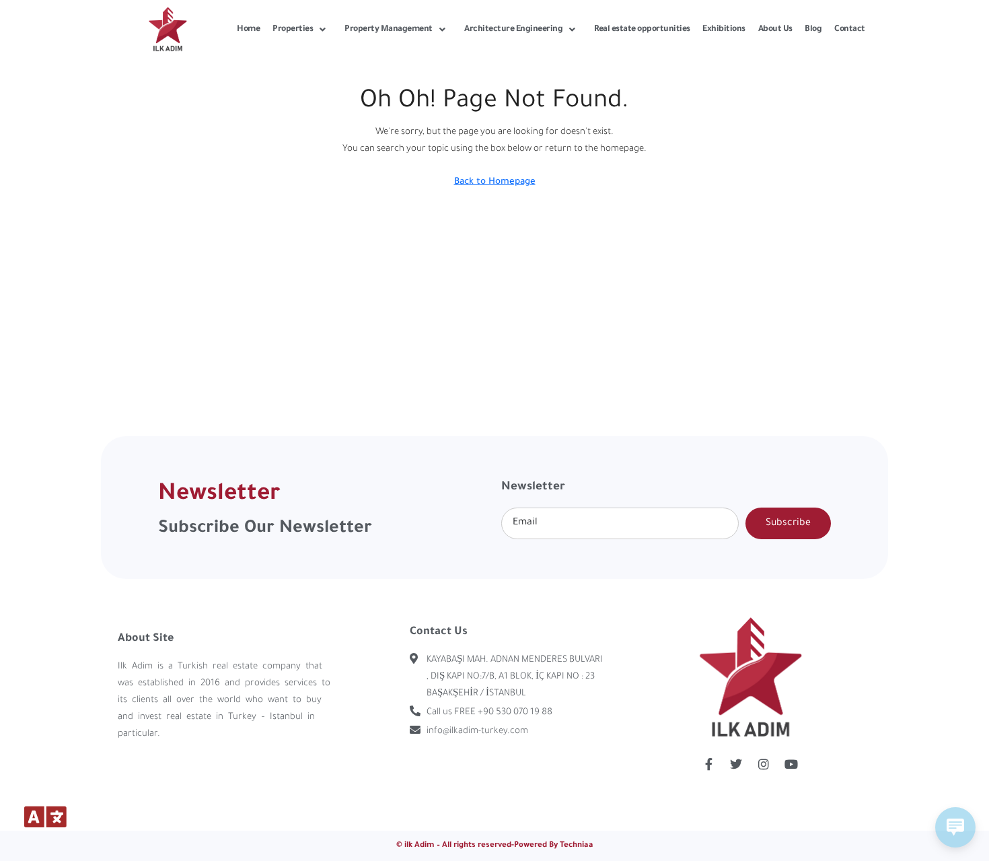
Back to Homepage (495, 182)
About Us (775, 29)
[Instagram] (764, 764)
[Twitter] (736, 764)
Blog (813, 29)
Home (248, 29)
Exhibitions (723, 29)
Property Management (388, 29)
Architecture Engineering (513, 29)
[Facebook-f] (708, 764)
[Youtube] (791, 764)
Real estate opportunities (642, 29)
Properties (292, 29)
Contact (849, 29)
